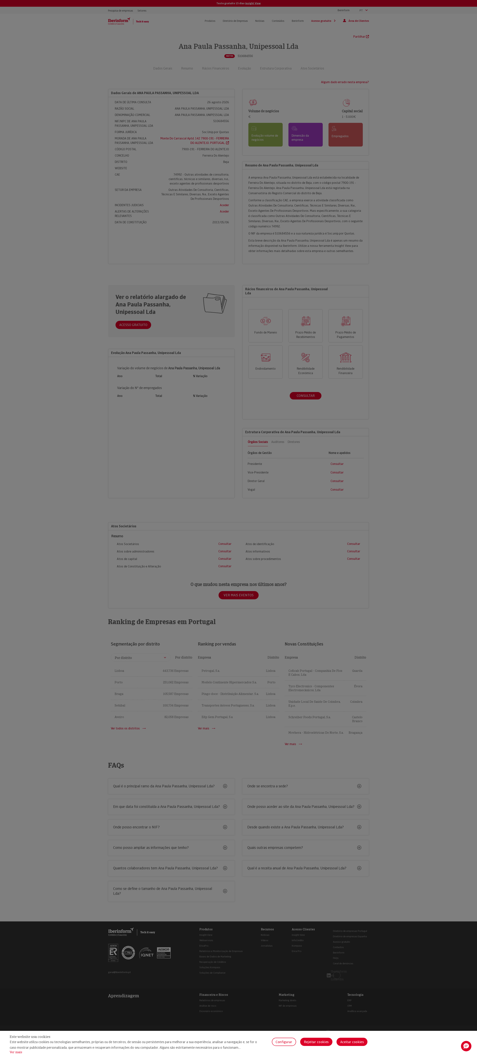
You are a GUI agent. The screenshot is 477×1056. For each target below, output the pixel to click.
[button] (466, 1046)
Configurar (284, 1042)
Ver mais (16, 1052)
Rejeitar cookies (316, 1042)
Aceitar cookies (352, 1042)
